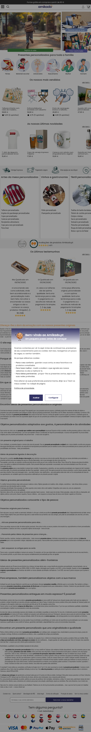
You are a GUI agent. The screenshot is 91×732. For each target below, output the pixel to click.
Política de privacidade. (24, 388)
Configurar (53, 397)
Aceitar (36, 397)
